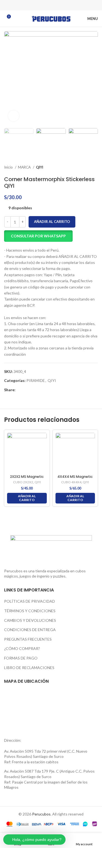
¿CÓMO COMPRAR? (22, 648)
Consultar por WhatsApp (38, 236)
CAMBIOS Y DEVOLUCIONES (30, 620)
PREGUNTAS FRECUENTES (28, 639)
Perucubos (41, 814)
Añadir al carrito (52, 221)
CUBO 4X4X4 (71, 482)
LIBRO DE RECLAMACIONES (29, 667)
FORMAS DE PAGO (21, 658)
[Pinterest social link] (51, 5)
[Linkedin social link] (58, 5)
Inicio (9, 167)
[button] (38, 236)
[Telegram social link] (65, 5)
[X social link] (44, 5)
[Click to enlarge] (13, 115)
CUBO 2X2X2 (23, 482)
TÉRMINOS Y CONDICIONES (29, 610)
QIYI (39, 167)
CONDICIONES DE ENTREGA (30, 629)
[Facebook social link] (37, 5)
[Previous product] (84, 167)
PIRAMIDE (35, 380)
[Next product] (95, 167)
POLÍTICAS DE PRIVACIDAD (29, 601)
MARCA (25, 167)
